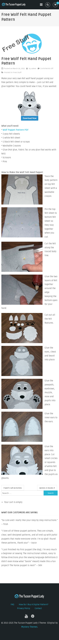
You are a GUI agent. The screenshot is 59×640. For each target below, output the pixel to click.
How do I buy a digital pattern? (33, 604)
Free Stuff (17, 72)
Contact (38, 608)
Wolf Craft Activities (13, 488)
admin (33, 68)
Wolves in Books (46, 488)
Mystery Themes (29, 627)
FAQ (12, 604)
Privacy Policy (23, 608)
